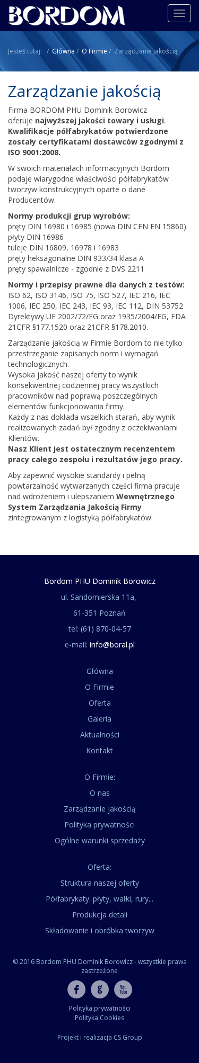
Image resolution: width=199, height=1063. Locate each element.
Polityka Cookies (99, 1017)
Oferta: (99, 867)
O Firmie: (99, 777)
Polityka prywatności (100, 1008)
